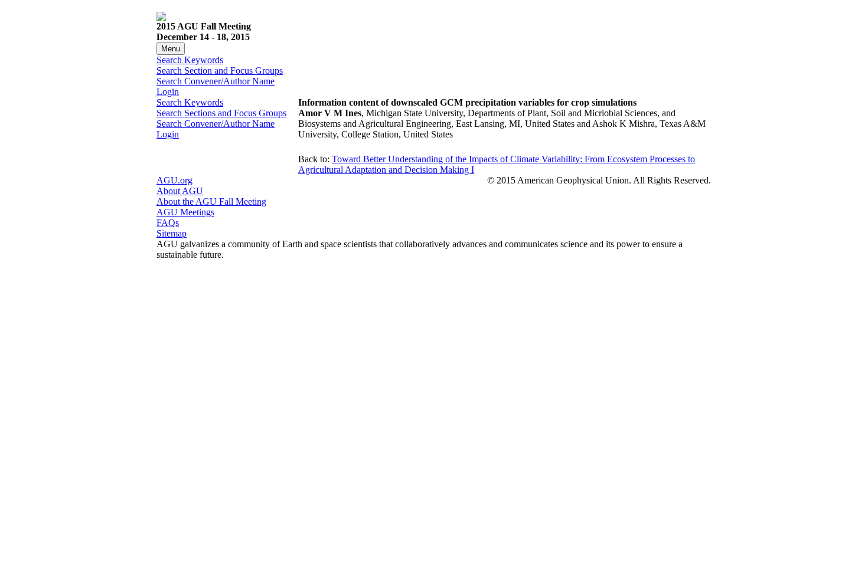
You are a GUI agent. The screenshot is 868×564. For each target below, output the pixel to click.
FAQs (167, 223)
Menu (170, 48)
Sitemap (171, 233)
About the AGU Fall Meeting (211, 201)
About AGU (179, 191)
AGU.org (174, 180)
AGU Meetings (185, 212)
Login (167, 92)
